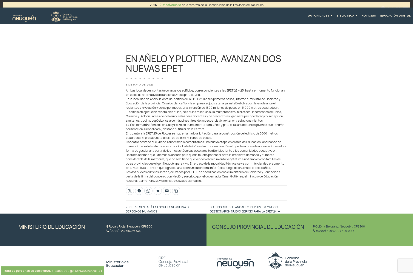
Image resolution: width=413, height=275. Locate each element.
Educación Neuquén (44, 16)
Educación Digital (395, 15)
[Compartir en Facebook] (139, 191)
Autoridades (319, 15)
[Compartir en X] (130, 191)
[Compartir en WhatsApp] (148, 191)
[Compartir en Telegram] (158, 191)
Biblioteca (346, 15)
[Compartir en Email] (167, 191)
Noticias (369, 15)
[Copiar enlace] (176, 191)
